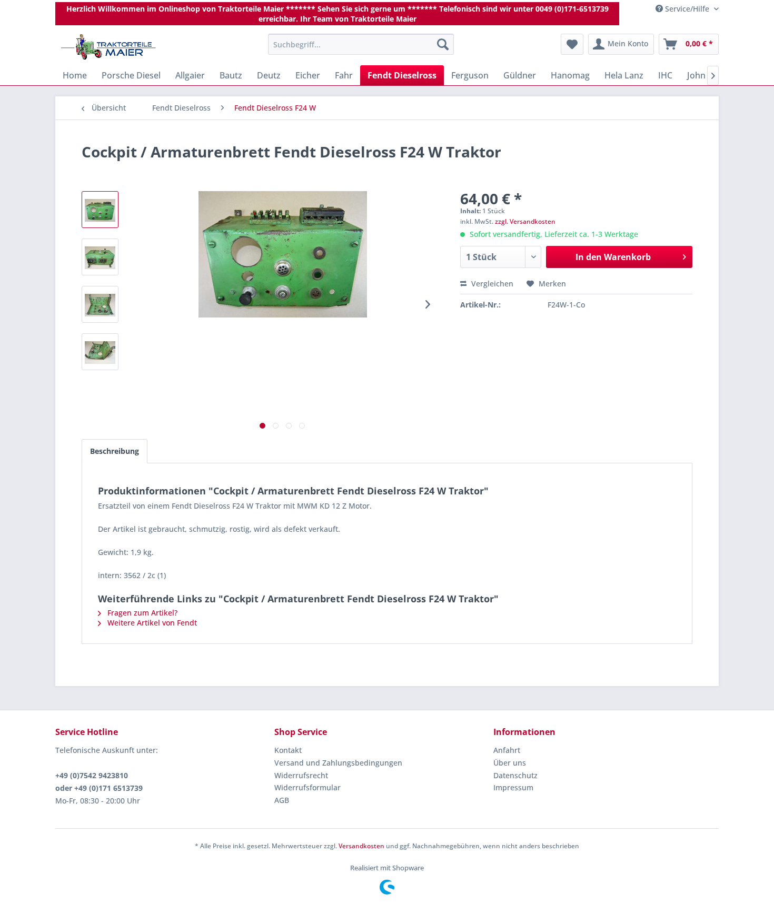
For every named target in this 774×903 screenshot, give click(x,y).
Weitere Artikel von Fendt (151, 623)
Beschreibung (114, 451)
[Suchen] (443, 44)
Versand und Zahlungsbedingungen (338, 763)
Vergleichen (491, 284)
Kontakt (288, 750)
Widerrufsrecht (301, 775)
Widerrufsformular (307, 787)
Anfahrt (506, 750)
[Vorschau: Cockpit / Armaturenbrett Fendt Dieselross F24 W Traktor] (100, 209)
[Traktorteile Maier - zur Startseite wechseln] (108, 47)
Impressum (513, 787)
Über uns (509, 763)
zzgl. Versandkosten (525, 221)
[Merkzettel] (572, 44)
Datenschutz (515, 775)
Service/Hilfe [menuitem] (687, 9)
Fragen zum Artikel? (141, 613)
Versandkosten (361, 845)
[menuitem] (361, 44)
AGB (281, 800)
